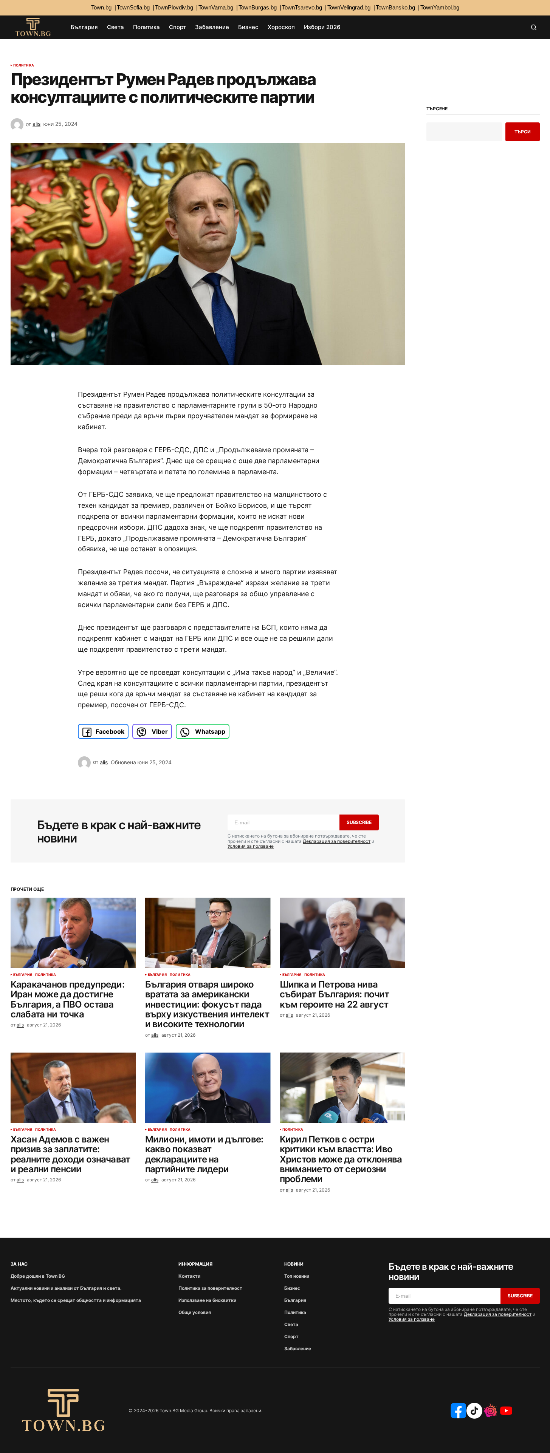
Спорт (291, 1336)
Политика (23, 65)
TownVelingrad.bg (349, 7)
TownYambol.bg (439, 7)
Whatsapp (209, 731)
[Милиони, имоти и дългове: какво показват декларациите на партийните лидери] (208, 1088)
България (22, 975)
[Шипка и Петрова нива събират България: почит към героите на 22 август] (342, 933)
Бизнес (292, 1288)
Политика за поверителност (210, 1288)
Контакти (189, 1276)
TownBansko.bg (396, 7)
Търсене (437, 108)
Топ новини (296, 1276)
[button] (534, 27)
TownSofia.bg (134, 7)
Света (291, 1324)
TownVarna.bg (216, 7)
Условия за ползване (251, 846)
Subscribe (359, 822)
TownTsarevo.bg (303, 7)
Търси (522, 131)
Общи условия (194, 1312)
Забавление (297, 1348)
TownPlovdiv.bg (175, 7)
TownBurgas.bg (258, 7)
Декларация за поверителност (336, 841)
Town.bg (102, 7)
